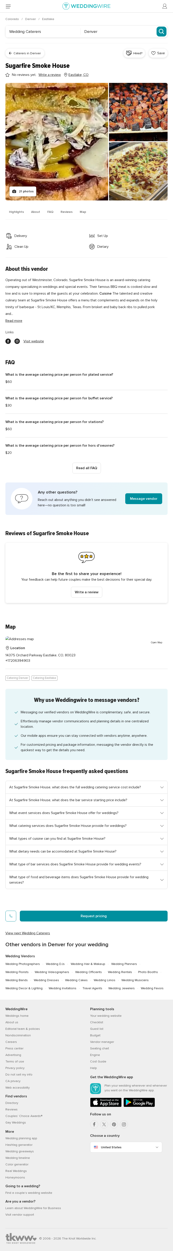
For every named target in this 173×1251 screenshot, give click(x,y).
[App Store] (106, 1106)
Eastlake (48, 19)
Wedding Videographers (52, 972)
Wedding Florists (17, 972)
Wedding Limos (104, 980)
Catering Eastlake (44, 678)
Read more (13, 320)
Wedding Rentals (120, 972)
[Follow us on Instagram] (17, 341)
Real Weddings (16, 1171)
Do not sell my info (18, 1074)
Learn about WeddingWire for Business (33, 1208)
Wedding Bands (16, 980)
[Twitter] (104, 1124)
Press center (14, 1048)
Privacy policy (15, 1068)
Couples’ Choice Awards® (23, 1116)
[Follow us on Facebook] (8, 341)
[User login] (165, 6)
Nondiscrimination (18, 1035)
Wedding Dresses (46, 980)
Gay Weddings (15, 1122)
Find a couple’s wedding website (28, 1193)
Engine (95, 1055)
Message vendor (143, 498)
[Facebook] (94, 1124)
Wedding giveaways (19, 1151)
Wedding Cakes (76, 980)
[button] (86, 498)
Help (93, 1068)
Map (83, 212)
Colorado (12, 19)
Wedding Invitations (62, 988)
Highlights (16, 212)
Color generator (16, 1164)
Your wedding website (106, 1016)
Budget (95, 1035)
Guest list (96, 1029)
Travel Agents (92, 988)
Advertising (13, 1055)
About (35, 212)
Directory (11, 1103)
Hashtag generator (18, 1145)
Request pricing (94, 916)
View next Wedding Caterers (27, 933)
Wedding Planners (124, 964)
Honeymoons (15, 1177)
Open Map (156, 642)
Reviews (67, 212)
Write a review (86, 592)
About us (11, 1022)
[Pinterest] (114, 1124)
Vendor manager (102, 1042)
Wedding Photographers (22, 964)
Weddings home (17, 1016)
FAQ (50, 212)
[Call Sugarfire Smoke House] (10, 916)
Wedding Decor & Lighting (24, 988)
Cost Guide (98, 1061)
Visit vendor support (19, 1215)
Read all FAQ (86, 468)
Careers (11, 1042)
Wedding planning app (21, 1138)
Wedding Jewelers (121, 988)
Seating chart (99, 1048)
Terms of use (14, 1061)
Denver (31, 19)
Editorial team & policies (22, 1029)
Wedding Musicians (135, 980)
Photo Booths (148, 972)
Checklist (96, 1022)
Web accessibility (17, 1088)
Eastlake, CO (78, 75)
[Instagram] (124, 1124)
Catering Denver (17, 678)
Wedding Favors (152, 988)
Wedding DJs (55, 964)
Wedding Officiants (88, 972)
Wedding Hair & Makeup (88, 964)
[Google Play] (139, 1106)
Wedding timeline (17, 1158)
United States (111, 1147)
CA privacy (12, 1081)
